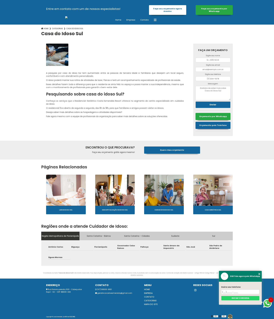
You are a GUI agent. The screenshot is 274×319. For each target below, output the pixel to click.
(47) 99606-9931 (104, 289)
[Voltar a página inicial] (67, 19)
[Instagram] (195, 290)
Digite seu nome (213, 55)
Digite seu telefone (213, 74)
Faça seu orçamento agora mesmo (167, 9)
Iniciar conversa (240, 298)
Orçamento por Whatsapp (213, 116)
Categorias (57, 28)
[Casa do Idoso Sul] (57, 55)
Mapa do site (151, 304)
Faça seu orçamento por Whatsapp (214, 9)
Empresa (130, 19)
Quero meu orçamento (172, 150)
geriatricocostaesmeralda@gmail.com (114, 293)
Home (118, 19)
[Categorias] (155, 20)
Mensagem (213, 83)
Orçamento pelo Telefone (213, 125)
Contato (144, 19)
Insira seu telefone (231, 287)
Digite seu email (213, 65)
